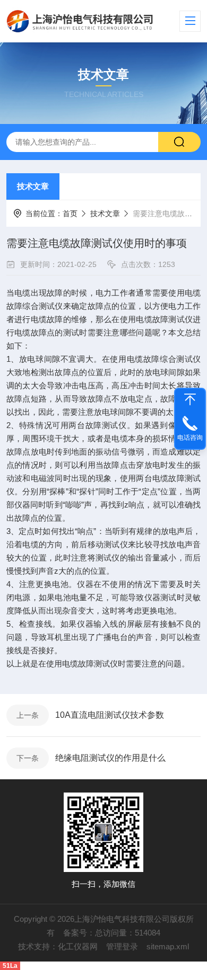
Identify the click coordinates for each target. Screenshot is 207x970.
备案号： (79, 932)
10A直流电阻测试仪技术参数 (109, 714)
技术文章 (33, 186)
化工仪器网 (78, 946)
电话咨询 (190, 437)
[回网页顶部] (190, 399)
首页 (70, 213)
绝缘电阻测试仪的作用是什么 (110, 757)
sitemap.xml (167, 946)
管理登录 (122, 946)
